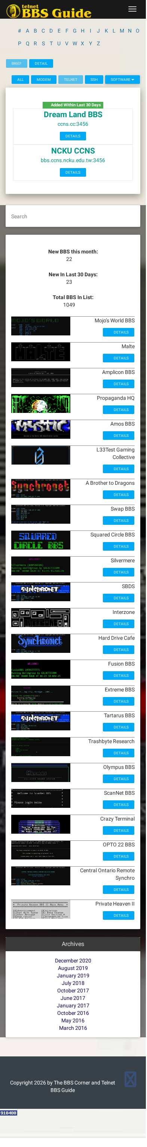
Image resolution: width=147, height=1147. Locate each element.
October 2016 (73, 1013)
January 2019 (73, 976)
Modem (44, 79)
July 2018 (73, 983)
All (20, 79)
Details (72, 136)
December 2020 (73, 961)
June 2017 (73, 998)
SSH (94, 79)
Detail (41, 63)
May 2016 (73, 1020)
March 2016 (73, 1028)
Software (121, 79)
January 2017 (73, 1005)
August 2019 (73, 968)
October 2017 (73, 991)
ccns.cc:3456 (73, 124)
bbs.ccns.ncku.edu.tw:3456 (73, 160)
